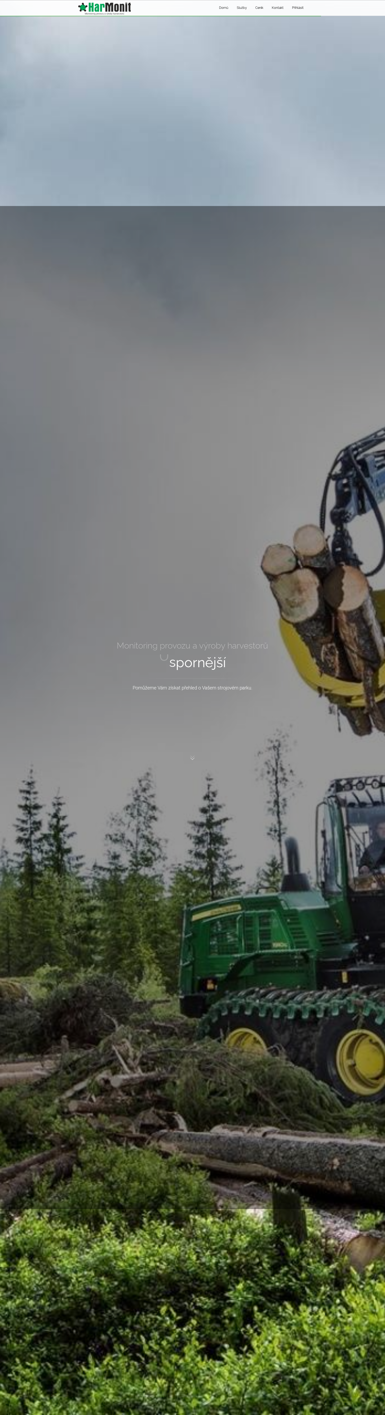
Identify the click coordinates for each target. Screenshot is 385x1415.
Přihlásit (298, 8)
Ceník (259, 8)
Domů (223, 8)
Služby (242, 8)
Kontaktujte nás (95, 737)
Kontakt (278, 8)
